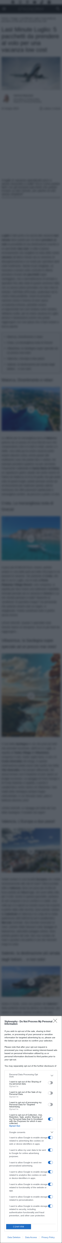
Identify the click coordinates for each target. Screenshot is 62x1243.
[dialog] (31, 1129)
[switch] (50, 1082)
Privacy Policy (48, 1237)
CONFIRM (18, 1227)
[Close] (56, 1022)
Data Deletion (14, 1237)
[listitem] (31, 1075)
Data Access (31, 1237)
